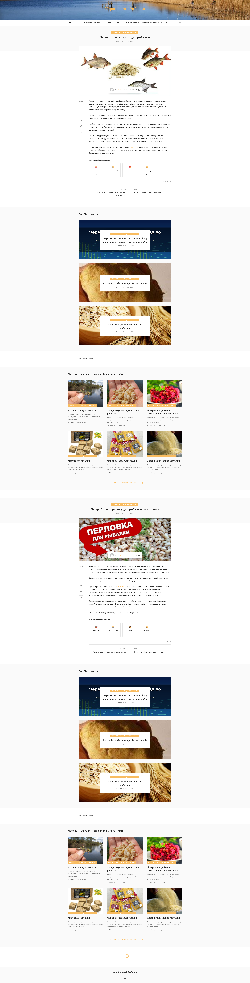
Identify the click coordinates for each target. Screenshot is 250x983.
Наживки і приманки (92, 22)
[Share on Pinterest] (81, 126)
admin (119, 90)
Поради (108, 22)
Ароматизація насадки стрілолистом (109, 652)
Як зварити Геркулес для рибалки (149, 652)
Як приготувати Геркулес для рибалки (125, 326)
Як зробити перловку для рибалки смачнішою (110, 193)
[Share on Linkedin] (81, 132)
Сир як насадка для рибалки (122, 460)
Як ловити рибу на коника (82, 410)
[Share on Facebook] (81, 114)
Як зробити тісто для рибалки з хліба (125, 283)
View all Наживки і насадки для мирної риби (124, 483)
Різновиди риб (131, 22)
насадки (134, 147)
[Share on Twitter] (81, 120)
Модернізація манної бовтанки (147, 192)
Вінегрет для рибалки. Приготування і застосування (162, 412)
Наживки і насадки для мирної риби (124, 32)
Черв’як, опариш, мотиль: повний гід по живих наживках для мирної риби (125, 240)
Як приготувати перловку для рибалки (123, 412)
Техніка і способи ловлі (151, 22)
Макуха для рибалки (79, 460)
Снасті (118, 22)
